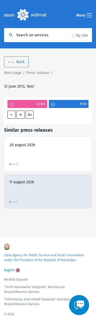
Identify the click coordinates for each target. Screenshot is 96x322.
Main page (13, 73)
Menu (81, 15)
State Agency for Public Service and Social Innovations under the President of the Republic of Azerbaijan (44, 257)
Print (83, 104)
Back (20, 62)
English (9, 270)
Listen (41, 104)
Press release (37, 73)
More (14, 164)
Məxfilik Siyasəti (15, 279)
